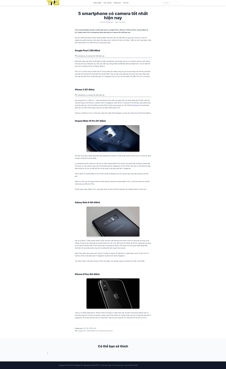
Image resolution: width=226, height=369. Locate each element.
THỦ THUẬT (107, 3)
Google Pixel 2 (82, 331)
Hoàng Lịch (109, 22)
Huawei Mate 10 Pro (93, 331)
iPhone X (136, 105)
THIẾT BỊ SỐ (92, 328)
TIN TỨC (126, 3)
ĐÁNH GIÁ (117, 3)
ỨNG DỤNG (97, 3)
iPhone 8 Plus (103, 331)
